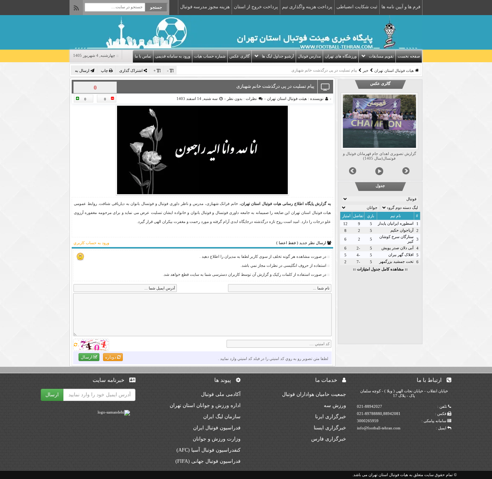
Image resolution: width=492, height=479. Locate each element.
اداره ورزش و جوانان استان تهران (205, 405)
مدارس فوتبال (309, 56)
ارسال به (82, 70)
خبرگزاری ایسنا (330, 427)
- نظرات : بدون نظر (246, 98)
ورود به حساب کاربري (91, 243)
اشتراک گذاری (131, 70)
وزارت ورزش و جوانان (217, 439)
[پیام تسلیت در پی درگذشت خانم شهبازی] (202, 150)
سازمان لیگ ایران (222, 416)
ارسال (87, 357)
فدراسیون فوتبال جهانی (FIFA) (208, 461)
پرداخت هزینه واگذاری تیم (307, 6)
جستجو (156, 7)
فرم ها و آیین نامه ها (400, 6)
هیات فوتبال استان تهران (394, 70)
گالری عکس (239, 56)
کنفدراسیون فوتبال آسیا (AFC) (208, 450)
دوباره (111, 357)
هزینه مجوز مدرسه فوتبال (205, 6)
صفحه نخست (409, 56)
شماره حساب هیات (209, 56)
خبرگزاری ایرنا (330, 416)
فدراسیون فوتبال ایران (217, 427)
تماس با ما (143, 56)
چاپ (105, 70)
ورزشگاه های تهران (341, 56)
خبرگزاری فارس (328, 439)
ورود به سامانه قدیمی (172, 56)
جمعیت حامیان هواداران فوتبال (314, 394)
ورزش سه (335, 405)
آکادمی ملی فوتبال (221, 394)
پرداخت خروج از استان (256, 6)
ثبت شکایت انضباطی (356, 6)
